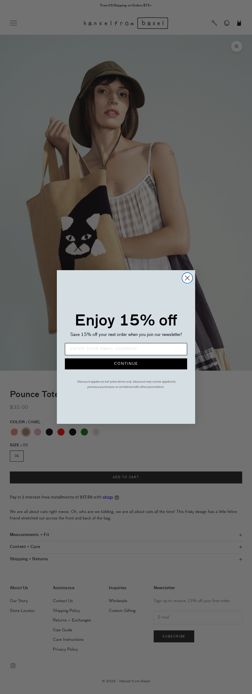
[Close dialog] (187, 278)
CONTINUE (126, 364)
